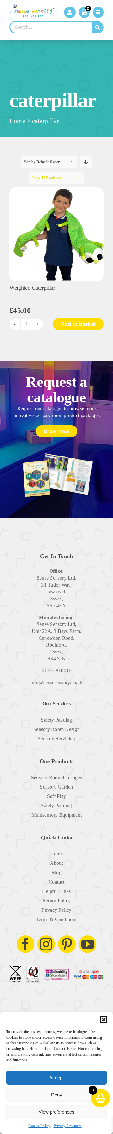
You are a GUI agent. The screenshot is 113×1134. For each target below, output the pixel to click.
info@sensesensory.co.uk (56, 682)
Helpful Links (56, 891)
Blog (56, 872)
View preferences (56, 1112)
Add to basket (78, 324)
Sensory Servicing (56, 738)
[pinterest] (67, 944)
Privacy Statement (68, 1126)
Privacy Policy (56, 910)
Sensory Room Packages (56, 777)
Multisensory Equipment (56, 815)
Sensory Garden (56, 786)
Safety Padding (56, 720)
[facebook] (25, 944)
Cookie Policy (39, 1126)
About (56, 863)
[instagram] (46, 944)
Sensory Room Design (56, 729)
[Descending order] (86, 162)
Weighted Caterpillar (32, 288)
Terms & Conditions (56, 919)
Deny (56, 1094)
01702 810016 (57, 670)
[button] (103, 1019)
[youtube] (87, 944)
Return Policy (56, 900)
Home (17, 120)
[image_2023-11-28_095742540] (56, 189)
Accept (56, 1077)
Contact (57, 882)
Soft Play (56, 796)
